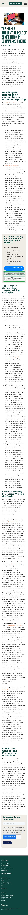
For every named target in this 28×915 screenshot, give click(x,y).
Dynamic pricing (5, 865)
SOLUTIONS (4, 860)
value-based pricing (14, 625)
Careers (3, 900)
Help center (4, 877)
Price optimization (6, 867)
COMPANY (4, 888)
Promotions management (7, 868)
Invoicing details (6, 897)
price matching (13, 521)
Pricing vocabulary (6, 883)
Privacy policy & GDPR (7, 895)
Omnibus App (4, 870)
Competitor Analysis (11, 165)
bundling (5, 689)
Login (2, 898)
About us (3, 892)
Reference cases (5, 878)
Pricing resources (6, 882)
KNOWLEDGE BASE (6, 873)
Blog (2, 880)
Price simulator (5, 863)
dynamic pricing (16, 564)
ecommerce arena (10, 102)
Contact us (4, 893)
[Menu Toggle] (25, 3)
